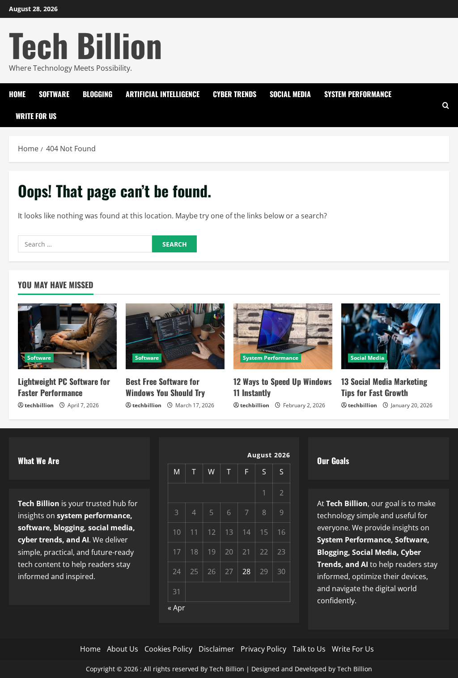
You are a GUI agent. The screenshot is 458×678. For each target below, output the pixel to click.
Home (17, 94)
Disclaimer (216, 649)
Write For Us (36, 116)
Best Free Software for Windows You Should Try (165, 386)
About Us (122, 649)
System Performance (357, 94)
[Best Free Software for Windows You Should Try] (175, 336)
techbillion (39, 405)
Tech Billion (85, 44)
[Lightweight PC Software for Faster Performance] (67, 336)
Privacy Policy (263, 649)
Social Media (290, 94)
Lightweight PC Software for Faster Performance (64, 386)
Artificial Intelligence (162, 94)
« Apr (176, 608)
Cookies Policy (168, 649)
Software (54, 94)
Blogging (97, 94)
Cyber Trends (234, 94)
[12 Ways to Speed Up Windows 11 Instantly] (282, 336)
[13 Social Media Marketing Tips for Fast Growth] (390, 336)
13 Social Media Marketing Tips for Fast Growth (384, 386)
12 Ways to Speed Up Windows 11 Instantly (282, 386)
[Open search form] (445, 105)
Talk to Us (309, 649)
